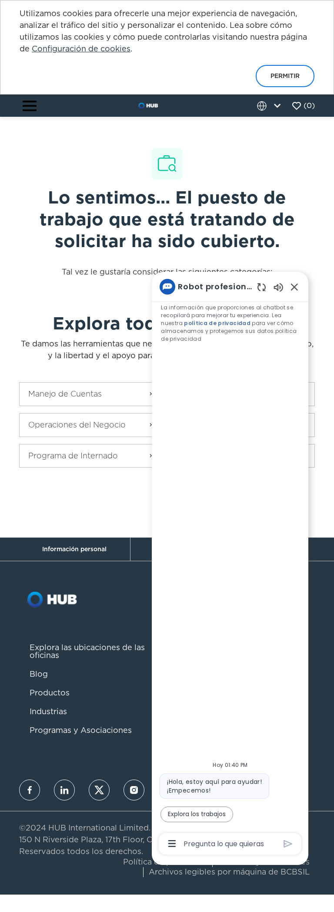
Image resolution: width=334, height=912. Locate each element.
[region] (230, 564)
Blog (39, 673)
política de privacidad (217, 323)
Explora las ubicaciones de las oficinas (87, 651)
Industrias (48, 711)
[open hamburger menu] (29, 105)
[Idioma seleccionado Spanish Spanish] (270, 106)
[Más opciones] (172, 843)
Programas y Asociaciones (81, 730)
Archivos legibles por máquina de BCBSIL (229, 871)
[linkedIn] (64, 790)
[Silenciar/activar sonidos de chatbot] (278, 287)
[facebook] (29, 790)
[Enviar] (288, 843)
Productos (50, 692)
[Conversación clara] (261, 287)
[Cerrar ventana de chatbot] (294, 287)
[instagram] (134, 790)
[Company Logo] (148, 105)
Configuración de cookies (81, 48)
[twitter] (99, 790)
